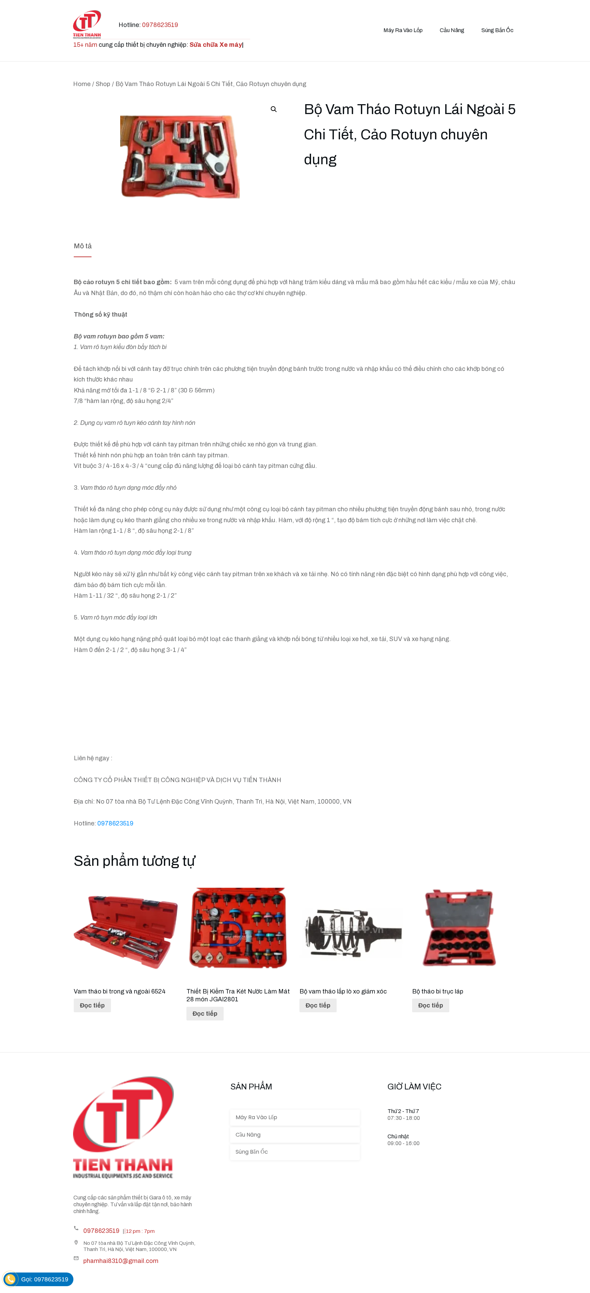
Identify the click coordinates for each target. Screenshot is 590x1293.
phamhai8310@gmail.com (120, 1260)
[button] (274, 109)
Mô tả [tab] (83, 246)
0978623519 (160, 25)
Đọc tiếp (92, 1005)
